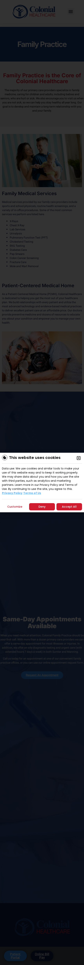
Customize (14, 507)
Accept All (69, 507)
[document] (42, 482)
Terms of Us (32, 493)
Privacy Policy (12, 493)
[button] (78, 458)
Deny (42, 507)
